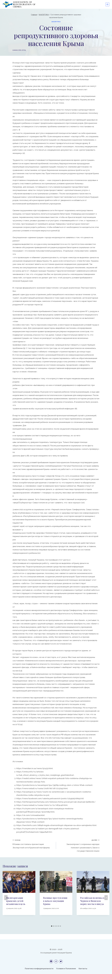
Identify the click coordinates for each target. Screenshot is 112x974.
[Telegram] (56, 961)
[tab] (51, 926)
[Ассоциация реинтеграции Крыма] (19, 4)
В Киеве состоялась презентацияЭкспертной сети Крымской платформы (31, 844)
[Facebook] (51, 961)
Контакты (83, 969)
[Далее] (106, 897)
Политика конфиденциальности (39, 969)
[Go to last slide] (6, 897)
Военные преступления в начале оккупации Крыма (55, 900)
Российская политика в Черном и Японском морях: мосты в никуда (92, 900)
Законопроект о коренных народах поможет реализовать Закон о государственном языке (82, 845)
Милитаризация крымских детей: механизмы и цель (15, 900)
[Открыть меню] (107, 4)
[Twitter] (61, 961)
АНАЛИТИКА (56, 21)
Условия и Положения (66, 969)
